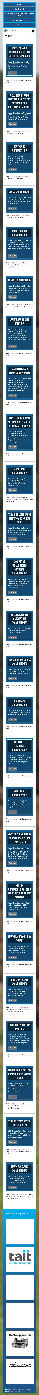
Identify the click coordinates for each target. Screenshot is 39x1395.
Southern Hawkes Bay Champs (19, 939)
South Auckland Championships (19, 1169)
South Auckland (11, 1196)
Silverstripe (28, 1389)
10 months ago (15, 131)
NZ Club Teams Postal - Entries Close (19, 1123)
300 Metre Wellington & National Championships (19, 567)
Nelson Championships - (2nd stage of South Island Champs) (19, 891)
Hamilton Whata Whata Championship (19, 371)
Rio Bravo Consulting (15, 1391)
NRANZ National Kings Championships (19, 662)
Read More (12, 73)
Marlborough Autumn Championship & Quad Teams (19, 1074)
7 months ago (15, 215)
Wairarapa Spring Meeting (19, 322)
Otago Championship (19, 192)
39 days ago (25, 1196)
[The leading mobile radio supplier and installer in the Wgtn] (20, 1259)
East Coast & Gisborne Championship (19, 746)
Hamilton (14, 1009)
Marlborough (10, 265)
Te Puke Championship (19, 280)
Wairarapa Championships (19, 703)
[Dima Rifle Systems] (20, 1315)
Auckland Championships (19, 471)
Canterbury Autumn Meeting (19, 1027)
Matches (15, 1149)
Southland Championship (19, 148)
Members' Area (19, 20)
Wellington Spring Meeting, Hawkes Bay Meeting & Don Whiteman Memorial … (19, 101)
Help (19, 25)
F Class (14, 1007)
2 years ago (14, 80)
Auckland (9, 499)
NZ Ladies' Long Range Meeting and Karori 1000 (19, 518)
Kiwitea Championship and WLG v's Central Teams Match (19, 838)
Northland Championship (19, 793)
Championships (17, 263)
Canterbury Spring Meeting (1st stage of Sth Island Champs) (19, 422)
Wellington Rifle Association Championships (19, 619)
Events (25, 1194)
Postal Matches (23, 1149)
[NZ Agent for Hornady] (20, 1371)
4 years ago (14, 1151)
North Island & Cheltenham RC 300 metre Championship (19, 52)
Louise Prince (26, 131)
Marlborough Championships (19, 233)
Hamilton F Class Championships (19, 982)
